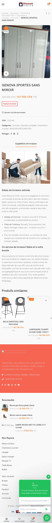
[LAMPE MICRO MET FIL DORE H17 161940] (7, 425)
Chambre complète (28, 125)
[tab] (26, 144)
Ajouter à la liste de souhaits (14, 112)
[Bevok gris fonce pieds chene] (5, 408)
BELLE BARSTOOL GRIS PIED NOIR (13, 323)
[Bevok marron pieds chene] (5, 417)
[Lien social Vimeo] (15, 385)
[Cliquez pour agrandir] (6, 73)
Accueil (5, 13)
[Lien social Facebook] (11, 134)
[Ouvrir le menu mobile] (3, 4)
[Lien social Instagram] (5, 385)
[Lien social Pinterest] (14, 134)
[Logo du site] (26, 4)
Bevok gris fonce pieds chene (22, 405)
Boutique (14, 13)
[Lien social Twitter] (17, 134)
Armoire (14, 18)
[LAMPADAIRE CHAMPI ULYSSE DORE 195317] (38, 311)
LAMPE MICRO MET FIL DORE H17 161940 (30, 426)
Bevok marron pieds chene (21, 415)
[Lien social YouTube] (18, 385)
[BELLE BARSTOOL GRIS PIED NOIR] (13, 307)
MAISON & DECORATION (20, 129)
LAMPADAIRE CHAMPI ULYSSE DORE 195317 (38, 330)
